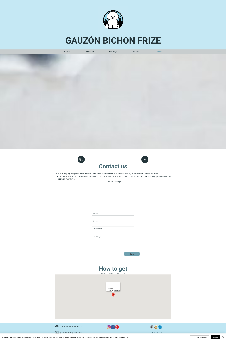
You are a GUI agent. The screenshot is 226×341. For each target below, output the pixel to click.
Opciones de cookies (199, 337)
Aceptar (215, 337)
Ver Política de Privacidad (119, 337)
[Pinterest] (117, 327)
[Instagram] (109, 327)
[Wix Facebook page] (113, 327)
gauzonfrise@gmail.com (71, 332)
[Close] (223, 337)
